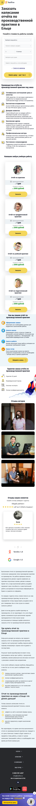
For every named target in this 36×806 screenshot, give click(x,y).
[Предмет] (18, 46)
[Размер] (9, 52)
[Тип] (23, 52)
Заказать (18, 194)
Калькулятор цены (10, 802)
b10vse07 (18, 798)
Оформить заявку (18, 360)
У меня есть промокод (19, 68)
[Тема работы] (18, 64)
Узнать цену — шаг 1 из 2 (17, 75)
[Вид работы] (18, 41)
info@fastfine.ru (18, 776)
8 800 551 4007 (29, 3)
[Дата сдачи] (18, 58)
